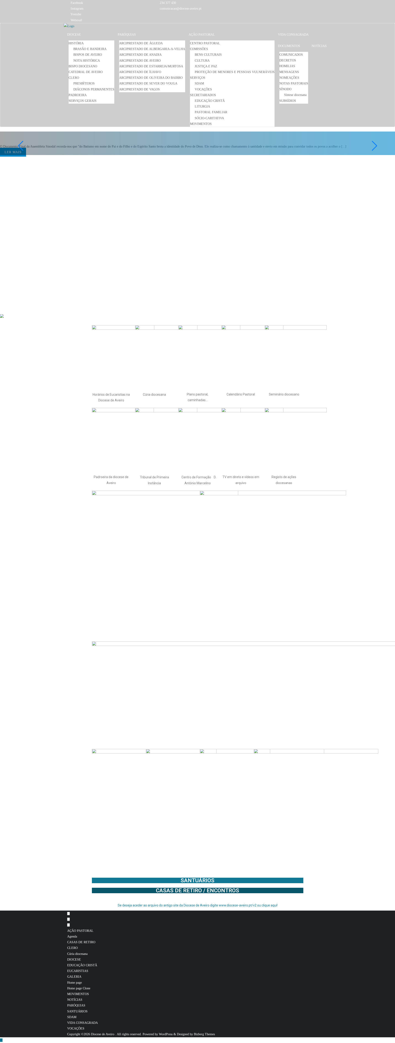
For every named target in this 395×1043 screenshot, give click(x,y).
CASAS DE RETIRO (81, 942)
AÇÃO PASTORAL (80, 930)
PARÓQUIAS (76, 1005)
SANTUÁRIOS (197, 880)
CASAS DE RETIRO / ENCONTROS (197, 890)
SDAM (71, 1017)
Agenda (72, 936)
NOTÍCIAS (74, 999)
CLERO (72, 948)
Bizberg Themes (204, 1034)
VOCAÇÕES (75, 1028)
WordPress (166, 1034)
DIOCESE (74, 959)
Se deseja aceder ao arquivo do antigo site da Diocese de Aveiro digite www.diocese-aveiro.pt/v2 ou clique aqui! (198, 905)
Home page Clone (78, 988)
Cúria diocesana (77, 954)
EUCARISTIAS (77, 971)
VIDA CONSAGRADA (82, 1023)
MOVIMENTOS (78, 994)
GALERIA (74, 976)
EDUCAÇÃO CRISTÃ (82, 965)
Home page (74, 982)
